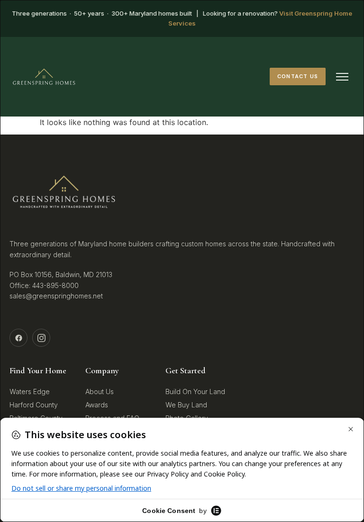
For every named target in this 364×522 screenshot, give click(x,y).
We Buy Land (186, 405)
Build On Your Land (195, 391)
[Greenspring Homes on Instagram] (41, 338)
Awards (96, 405)
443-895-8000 (55, 285)
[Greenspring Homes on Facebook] (18, 338)
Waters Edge (29, 391)
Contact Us (297, 76)
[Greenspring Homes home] (44, 77)
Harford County (33, 405)
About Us (99, 391)
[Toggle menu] (342, 77)
